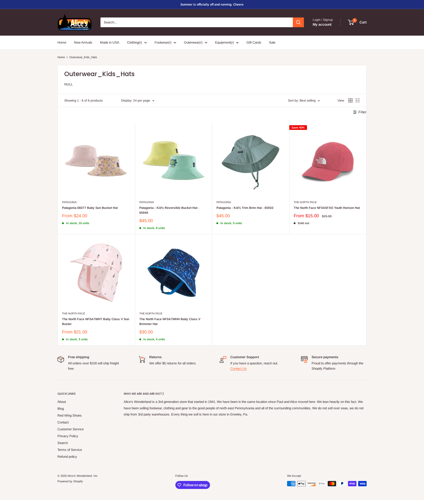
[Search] (298, 22)
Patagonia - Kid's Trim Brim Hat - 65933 (244, 208)
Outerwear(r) (193, 42)
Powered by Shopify (70, 481)
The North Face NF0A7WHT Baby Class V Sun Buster (95, 321)
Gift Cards (253, 42)
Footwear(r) (163, 42)
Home (61, 42)
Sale (272, 42)
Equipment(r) (224, 42)
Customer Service (70, 429)
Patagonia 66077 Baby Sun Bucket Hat (90, 208)
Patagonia (69, 202)
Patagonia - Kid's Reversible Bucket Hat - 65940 (169, 210)
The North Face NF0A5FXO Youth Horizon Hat (327, 208)
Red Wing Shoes (69, 415)
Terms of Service (69, 450)
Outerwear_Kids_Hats (83, 57)
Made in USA (109, 42)
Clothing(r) (134, 42)
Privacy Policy (67, 436)
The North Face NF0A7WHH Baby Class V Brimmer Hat (169, 321)
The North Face (305, 202)
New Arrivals (83, 42)
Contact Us (238, 368)
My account (322, 24)
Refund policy (67, 456)
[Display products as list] (358, 100)
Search (62, 443)
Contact (63, 422)
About (61, 402)
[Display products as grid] (350, 100)
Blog (60, 408)
